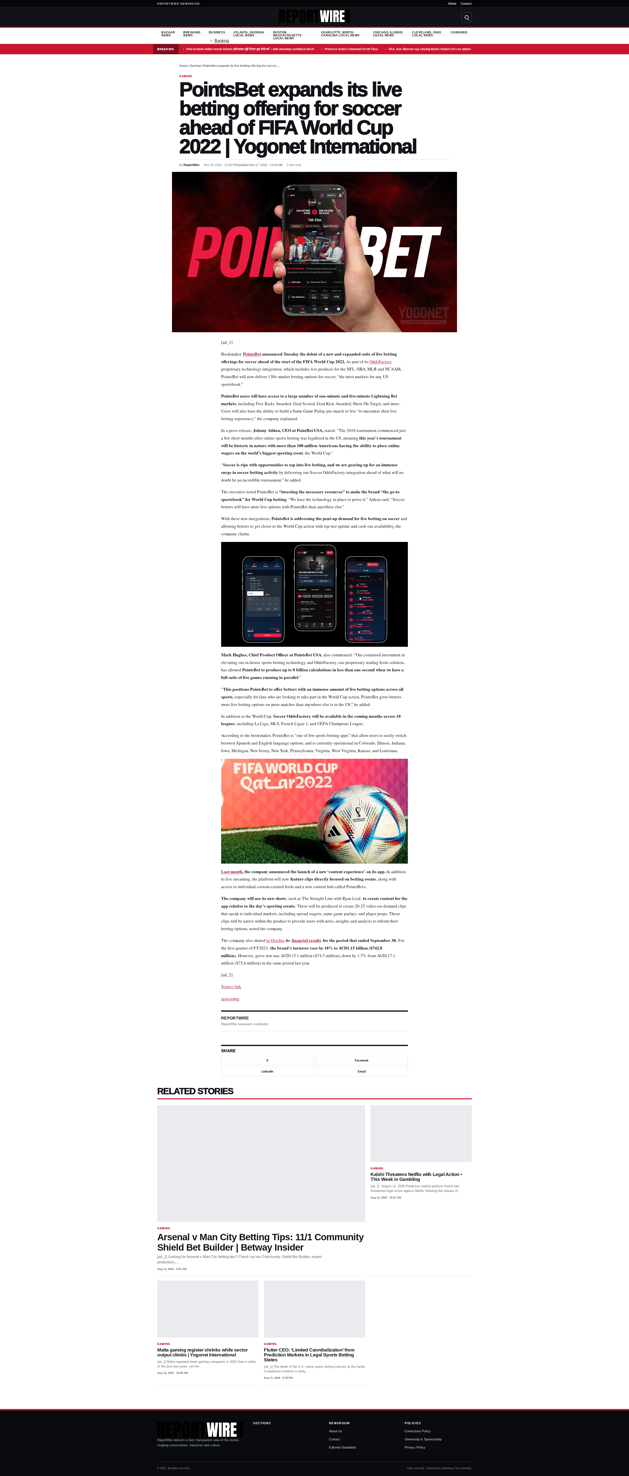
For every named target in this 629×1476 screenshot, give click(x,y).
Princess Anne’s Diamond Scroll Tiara (351, 49)
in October (275, 940)
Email (362, 1071)
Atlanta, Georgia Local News (248, 34)
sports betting (230, 999)
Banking (221, 41)
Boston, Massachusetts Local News (287, 35)
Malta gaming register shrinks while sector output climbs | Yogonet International (202, 1352)
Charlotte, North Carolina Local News (340, 34)
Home (183, 65)
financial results (306, 940)
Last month (232, 872)
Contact (466, 3)
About (452, 3)
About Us (335, 1431)
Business (217, 32)
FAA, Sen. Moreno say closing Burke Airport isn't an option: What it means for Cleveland (450, 49)
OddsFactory (381, 361)
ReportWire (192, 165)
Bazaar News (168, 34)
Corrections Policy (418, 1431)
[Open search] (466, 17)
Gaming (195, 65)
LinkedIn (267, 1071)
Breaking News (191, 34)
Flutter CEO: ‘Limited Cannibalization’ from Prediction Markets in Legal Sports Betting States (309, 1354)
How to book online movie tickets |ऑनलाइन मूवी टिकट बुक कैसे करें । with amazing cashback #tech (250, 49)
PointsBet (252, 354)
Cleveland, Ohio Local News (426, 34)
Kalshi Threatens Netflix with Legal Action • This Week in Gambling (416, 1177)
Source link (231, 986)
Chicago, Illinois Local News (388, 34)
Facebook (362, 1060)
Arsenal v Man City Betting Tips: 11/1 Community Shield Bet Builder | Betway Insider (260, 1242)
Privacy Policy (415, 1447)
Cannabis (459, 32)
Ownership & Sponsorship (423, 1439)
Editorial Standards (342, 1447)
